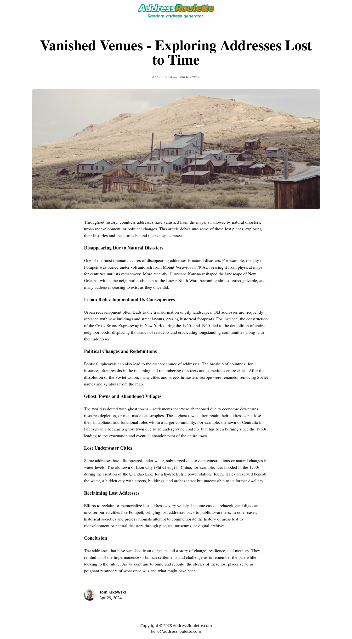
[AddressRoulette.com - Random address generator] (176, 11)
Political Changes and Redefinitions (120, 351)
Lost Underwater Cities (108, 447)
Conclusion (95, 537)
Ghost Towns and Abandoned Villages (123, 396)
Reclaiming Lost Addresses (112, 492)
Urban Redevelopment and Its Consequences (129, 299)
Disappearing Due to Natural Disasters (124, 247)
